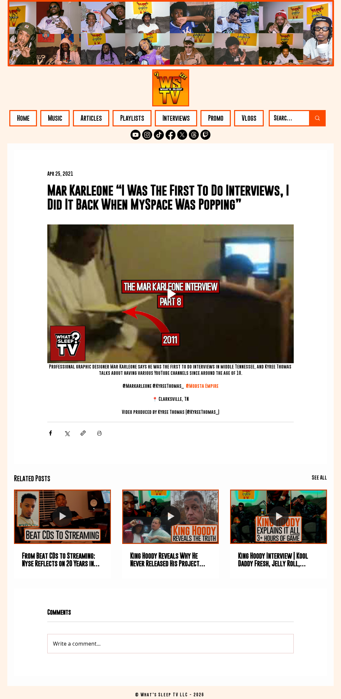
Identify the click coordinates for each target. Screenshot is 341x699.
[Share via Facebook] (50, 433)
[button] (55, 118)
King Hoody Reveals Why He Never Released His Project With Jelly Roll (164, 559)
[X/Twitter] (182, 135)
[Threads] (194, 135)
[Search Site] (317, 118)
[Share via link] (83, 433)
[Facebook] (170, 135)
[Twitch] (205, 135)
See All (319, 477)
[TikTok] (159, 135)
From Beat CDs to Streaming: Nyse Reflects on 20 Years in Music (58, 559)
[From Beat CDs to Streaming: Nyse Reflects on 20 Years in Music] (62, 517)
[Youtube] (136, 135)
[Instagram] (147, 135)
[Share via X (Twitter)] (67, 433)
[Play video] (170, 293)
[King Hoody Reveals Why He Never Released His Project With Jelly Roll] (170, 517)
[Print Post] (99, 433)
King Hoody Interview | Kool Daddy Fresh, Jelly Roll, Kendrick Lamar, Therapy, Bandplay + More (273, 559)
